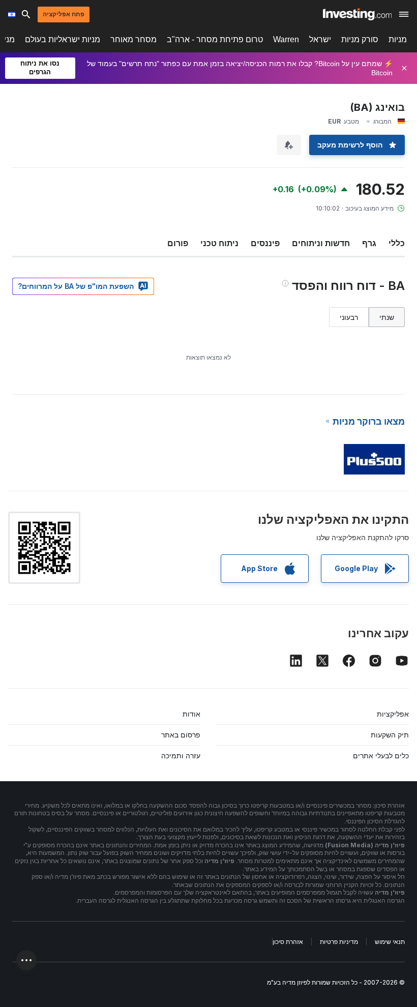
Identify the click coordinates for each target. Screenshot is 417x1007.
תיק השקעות (390, 734)
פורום (177, 243)
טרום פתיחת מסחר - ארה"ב (215, 39)
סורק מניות (359, 39)
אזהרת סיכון (288, 941)
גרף (369, 243)
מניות (398, 39)
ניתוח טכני (219, 243)
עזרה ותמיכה (180, 755)
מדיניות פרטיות (339, 941)
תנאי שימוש (390, 941)
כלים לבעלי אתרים (381, 755)
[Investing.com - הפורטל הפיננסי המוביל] (357, 14)
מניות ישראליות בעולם (62, 39)
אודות (191, 713)
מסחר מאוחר (133, 39)
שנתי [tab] (386, 317)
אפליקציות (393, 713)
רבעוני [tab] (349, 317)
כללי (397, 243)
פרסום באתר (180, 734)
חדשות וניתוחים (321, 243)
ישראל (320, 39)
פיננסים (265, 243)
